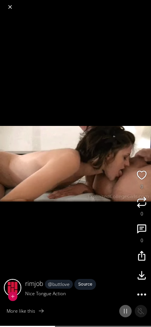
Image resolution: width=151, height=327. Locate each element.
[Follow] (12, 296)
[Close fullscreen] (10, 7)
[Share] (141, 256)
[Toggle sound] (141, 311)
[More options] (141, 295)
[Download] (141, 276)
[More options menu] (144, 4)
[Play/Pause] (125, 311)
